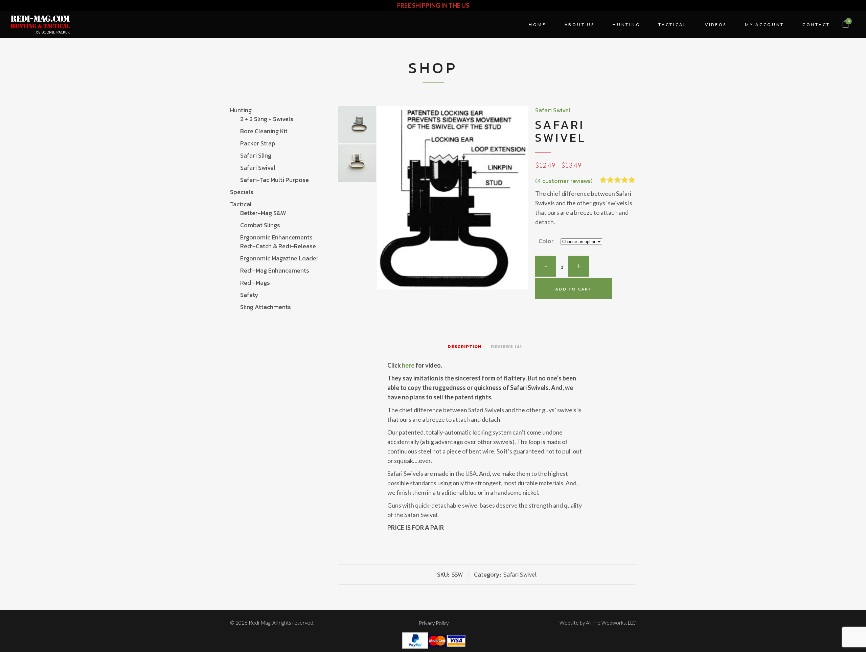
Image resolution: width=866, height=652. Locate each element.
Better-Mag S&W (263, 212)
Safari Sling (255, 155)
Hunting (241, 110)
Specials (241, 191)
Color (546, 241)
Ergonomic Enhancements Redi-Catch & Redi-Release (278, 242)
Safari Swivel (257, 167)
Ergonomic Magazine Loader (279, 258)
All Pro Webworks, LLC (611, 623)
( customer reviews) (564, 180)
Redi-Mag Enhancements (274, 270)
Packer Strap (257, 143)
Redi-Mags (255, 282)
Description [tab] (464, 346)
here (408, 365)
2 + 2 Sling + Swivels (266, 118)
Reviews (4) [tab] (506, 346)
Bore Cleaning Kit (264, 131)
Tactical (241, 204)
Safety (249, 294)
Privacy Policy (434, 623)
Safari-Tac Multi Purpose (274, 179)
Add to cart (573, 289)
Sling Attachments (265, 306)
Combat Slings (260, 225)
